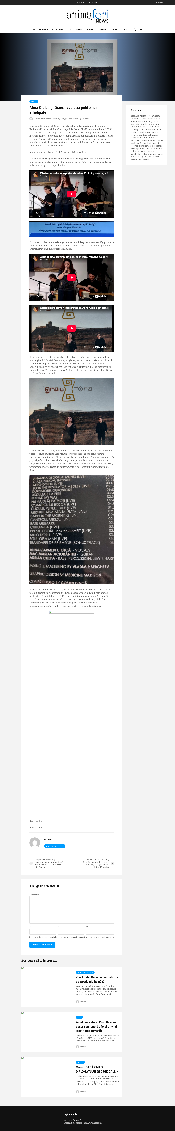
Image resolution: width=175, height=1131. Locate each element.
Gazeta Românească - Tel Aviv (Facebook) (83, 1122)
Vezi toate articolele (54, 846)
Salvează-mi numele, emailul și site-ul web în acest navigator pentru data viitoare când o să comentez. (73, 937)
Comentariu (34, 894)
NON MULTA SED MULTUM (87, 3)
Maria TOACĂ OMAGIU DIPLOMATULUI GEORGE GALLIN (97, 1069)
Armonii (34, 102)
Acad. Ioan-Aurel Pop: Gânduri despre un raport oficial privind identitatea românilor (96, 1026)
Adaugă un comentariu (69, 119)
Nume (32, 927)
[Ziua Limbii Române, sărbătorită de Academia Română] (46, 987)
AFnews (36, 119)
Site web (89, 927)
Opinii (79, 29)
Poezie (113, 29)
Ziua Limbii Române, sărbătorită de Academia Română (97, 979)
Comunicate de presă (85, 972)
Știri (69, 29)
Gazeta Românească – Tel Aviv (48, 29)
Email (61, 927)
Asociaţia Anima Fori (73, 1120)
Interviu (102, 29)
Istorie (89, 29)
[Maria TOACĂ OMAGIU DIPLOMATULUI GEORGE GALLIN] (46, 1077)
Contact (126, 29)
